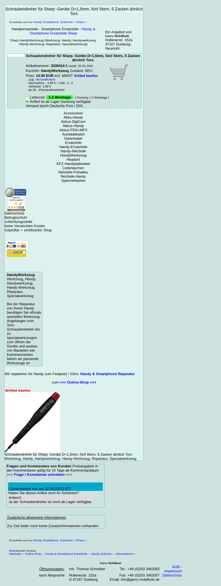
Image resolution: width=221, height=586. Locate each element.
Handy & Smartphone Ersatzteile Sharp (62, 31)
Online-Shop (33, 553)
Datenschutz (172, 575)
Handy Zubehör (101, 553)
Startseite (15, 553)
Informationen (124, 553)
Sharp (80, 22)
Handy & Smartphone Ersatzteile (66, 553)
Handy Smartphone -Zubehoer (53, 22)
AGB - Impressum (173, 569)
